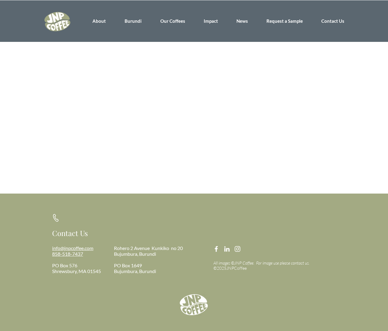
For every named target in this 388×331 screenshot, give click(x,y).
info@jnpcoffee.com (72, 248)
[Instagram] (237, 249)
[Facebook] (216, 249)
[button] (133, 21)
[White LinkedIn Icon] (227, 249)
